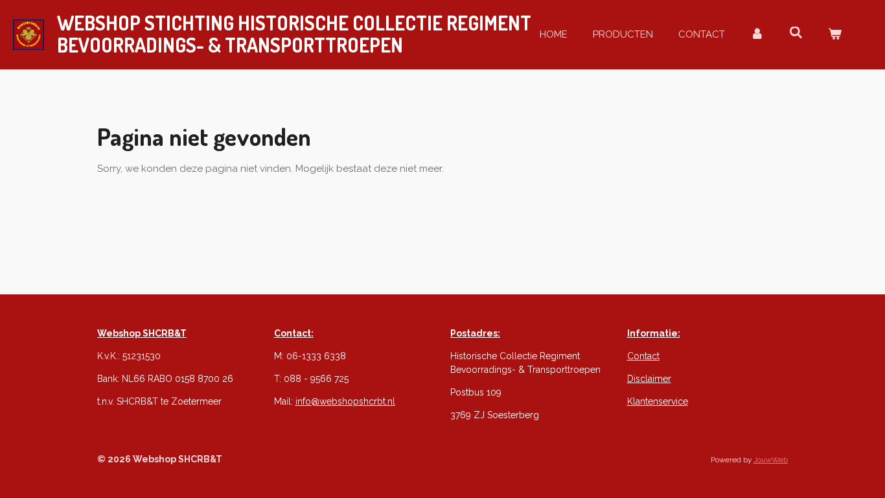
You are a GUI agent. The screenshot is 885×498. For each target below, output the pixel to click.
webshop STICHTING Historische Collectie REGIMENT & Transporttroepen (294, 33)
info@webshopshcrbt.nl (345, 401)
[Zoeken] (795, 33)
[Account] (757, 34)
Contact (643, 356)
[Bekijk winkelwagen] (834, 34)
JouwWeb (770, 459)
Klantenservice (657, 401)
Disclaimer (649, 379)
